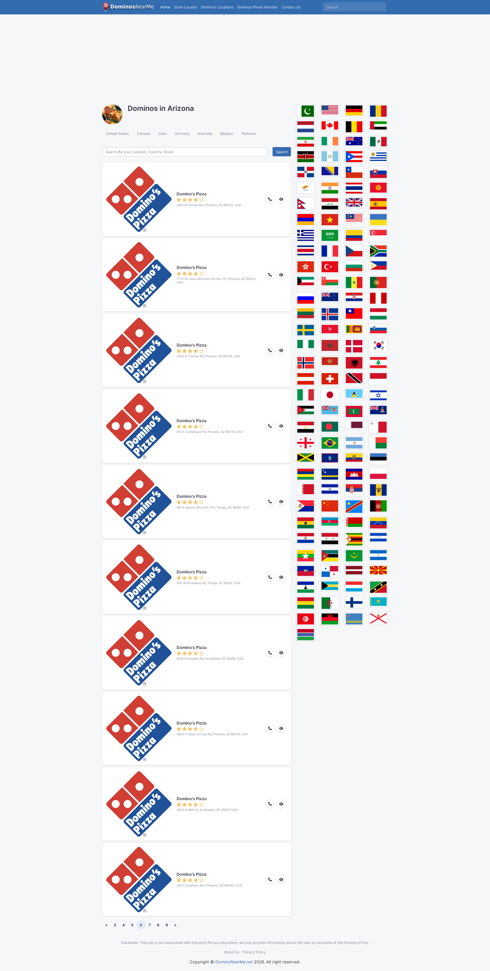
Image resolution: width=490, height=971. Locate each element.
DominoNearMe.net (234, 961)
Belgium (227, 133)
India (162, 133)
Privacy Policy (254, 952)
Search (282, 152)
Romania (249, 133)
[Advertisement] (245, 56)
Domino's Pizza (191, 193)
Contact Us (291, 7)
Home (165, 7)
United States (117, 133)
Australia (205, 133)
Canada (143, 133)
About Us (231, 952)
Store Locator (185, 7)
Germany (182, 133)
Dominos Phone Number (257, 7)
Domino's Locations (218, 7)
